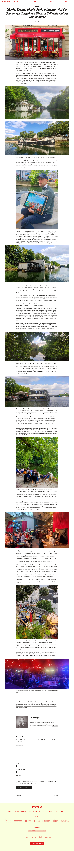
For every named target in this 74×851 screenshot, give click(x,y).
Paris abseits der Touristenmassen (49, 704)
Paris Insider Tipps (27, 706)
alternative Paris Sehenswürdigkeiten (31, 701)
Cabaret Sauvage (29, 703)
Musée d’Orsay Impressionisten (34, 704)
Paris (42, 704)
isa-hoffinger (55, 725)
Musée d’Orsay (24, 704)
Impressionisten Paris (44, 703)
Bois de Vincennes (22, 703)
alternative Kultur (19, 701)
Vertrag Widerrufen (37, 843)
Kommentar (20, 745)
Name (18, 763)
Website (18, 775)
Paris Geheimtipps (19, 706)
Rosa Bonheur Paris (50, 706)
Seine (55, 706)
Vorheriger (18, 795)
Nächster (56, 795)
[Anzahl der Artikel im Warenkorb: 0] (72, 2)
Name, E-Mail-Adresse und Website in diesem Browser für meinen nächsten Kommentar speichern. (37, 782)
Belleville (51, 701)
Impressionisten (37, 703)
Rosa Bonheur (43, 706)
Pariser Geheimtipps (36, 706)
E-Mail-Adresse (21, 769)
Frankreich (37, 5)
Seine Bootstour (19, 707)
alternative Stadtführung (44, 701)
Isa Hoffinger (38, 22)
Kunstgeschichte (52, 703)
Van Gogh (25, 707)
